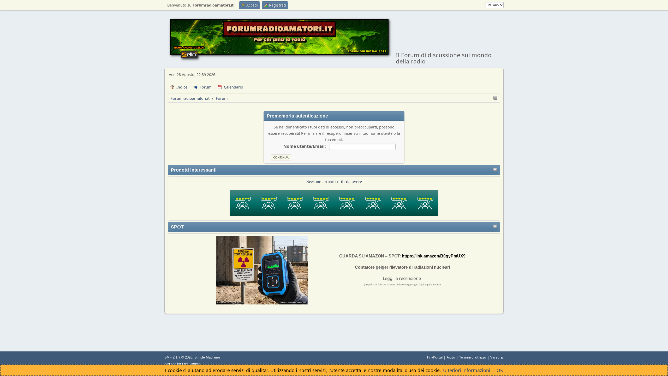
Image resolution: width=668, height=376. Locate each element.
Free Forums (191, 364)
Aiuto (451, 357)
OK (500, 370)
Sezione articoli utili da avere (334, 181)
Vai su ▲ (497, 357)
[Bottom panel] (495, 98)
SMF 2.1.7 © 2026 (178, 357)
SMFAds (170, 364)
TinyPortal (435, 357)
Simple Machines (207, 357)
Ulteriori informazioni (466, 370)
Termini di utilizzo (472, 357)
